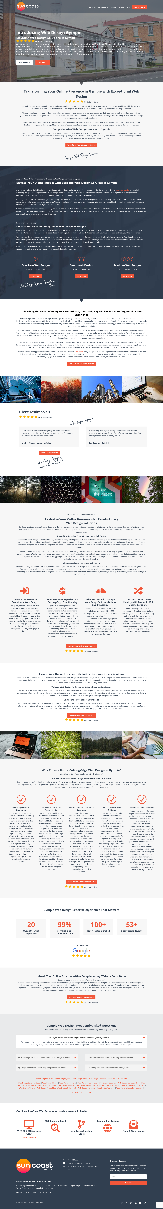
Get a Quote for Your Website (81, 364)
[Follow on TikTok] (145, 1203)
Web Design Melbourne (117, 1078)
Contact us (79, 351)
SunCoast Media (122, 190)
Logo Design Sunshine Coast (81, 1132)
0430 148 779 (73, 1160)
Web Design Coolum (67, 1083)
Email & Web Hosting (133, 1130)
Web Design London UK (81, 1092)
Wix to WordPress (61, 1185)
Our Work (42, 62)
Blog (128, 7)
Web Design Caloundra (47, 1085)
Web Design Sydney (63, 1078)
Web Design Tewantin (106, 1088)
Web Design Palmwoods (85, 1085)
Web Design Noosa (50, 1083)
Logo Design (75, 1185)
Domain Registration (107, 1121)
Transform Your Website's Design (81, 145)
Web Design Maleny (27, 1088)
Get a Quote (24, 62)
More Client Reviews (49, 453)
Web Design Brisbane (44, 1078)
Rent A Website (46, 1185)
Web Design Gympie (66, 1085)
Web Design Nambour (86, 1088)
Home (93, 7)
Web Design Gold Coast (66, 1088)
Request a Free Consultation (81, 997)
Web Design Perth (80, 1078)
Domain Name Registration (46, 1188)
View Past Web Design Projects (81, 715)
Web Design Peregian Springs (108, 1085)
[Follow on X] (127, 1203)
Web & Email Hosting (24, 1188)
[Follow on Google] (136, 1203)
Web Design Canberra (97, 1078)
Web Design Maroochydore (128, 1083)
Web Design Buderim (107, 1083)
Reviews (113, 7)
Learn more (36, 276)
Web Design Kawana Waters (133, 1085)
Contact (35, 1192)
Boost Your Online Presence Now (81, 882)
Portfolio (121, 7)
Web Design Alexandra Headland (129, 1088)
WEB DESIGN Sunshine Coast (29, 1132)
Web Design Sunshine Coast (29, 1083)
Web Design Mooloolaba (87, 1083)
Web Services (102, 7)
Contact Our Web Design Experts (81, 646)
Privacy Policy (45, 1192)
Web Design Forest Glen (46, 1088)
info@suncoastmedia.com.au (79, 1163)
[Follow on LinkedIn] (131, 1203)
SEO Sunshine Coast (55, 1121)
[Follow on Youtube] (140, 1203)
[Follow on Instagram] (122, 1203)
